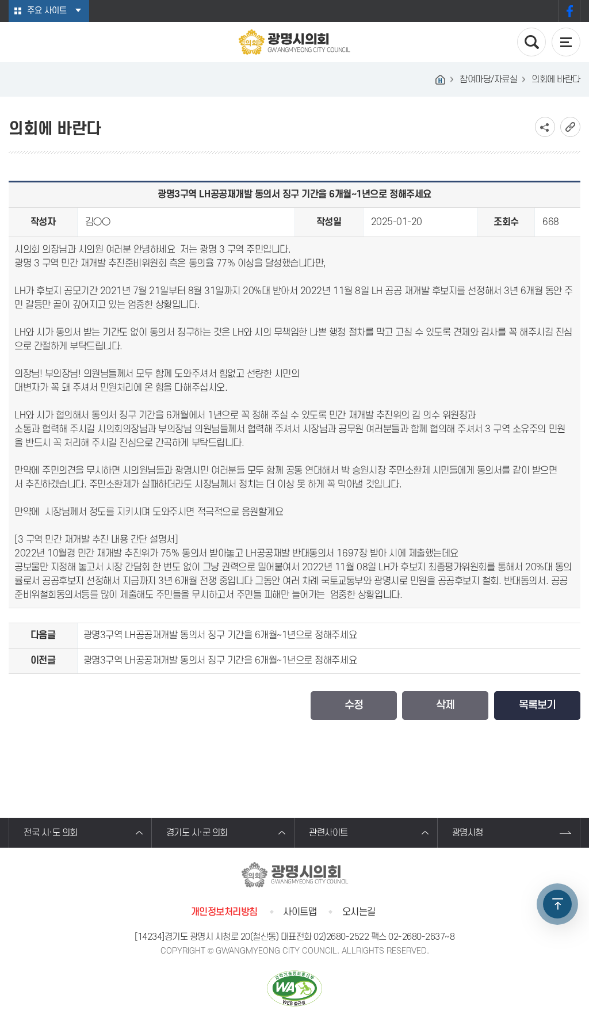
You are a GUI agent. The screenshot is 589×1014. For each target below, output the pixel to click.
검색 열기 (531, 42)
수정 (354, 705)
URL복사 (570, 127)
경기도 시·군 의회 (197, 833)
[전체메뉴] (566, 42)
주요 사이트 (47, 11)
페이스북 (569, 11)
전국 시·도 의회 (51, 833)
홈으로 (440, 79)
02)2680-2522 (341, 937)
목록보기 (537, 705)
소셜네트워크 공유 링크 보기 (545, 127)
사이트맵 (299, 912)
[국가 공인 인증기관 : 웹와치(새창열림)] (294, 988)
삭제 (445, 705)
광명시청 (467, 833)
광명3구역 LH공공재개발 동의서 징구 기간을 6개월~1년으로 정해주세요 (220, 635)
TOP (557, 904)
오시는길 (359, 912)
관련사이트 (328, 833)
